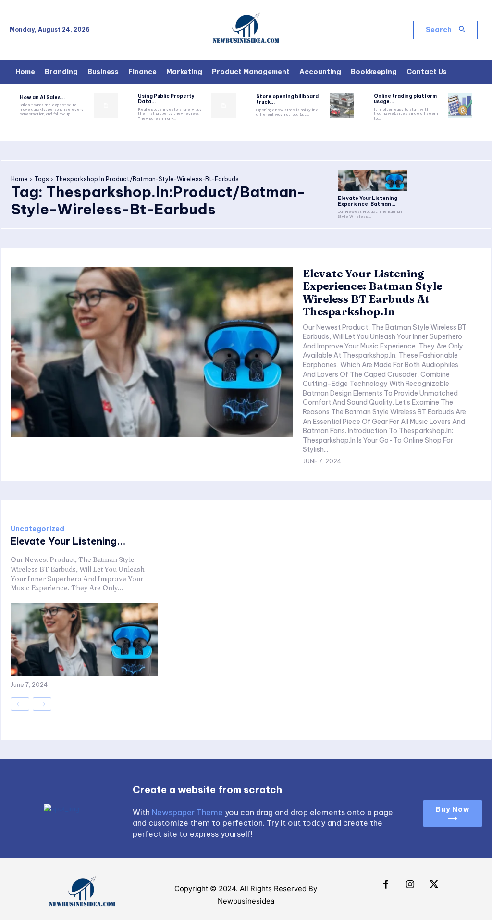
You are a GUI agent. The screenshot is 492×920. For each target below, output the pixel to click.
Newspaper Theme (187, 812)
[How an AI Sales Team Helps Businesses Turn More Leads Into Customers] (106, 105)
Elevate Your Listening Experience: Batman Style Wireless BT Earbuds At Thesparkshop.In (372, 292)
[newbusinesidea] (246, 30)
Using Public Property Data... (166, 99)
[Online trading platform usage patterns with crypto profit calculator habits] (460, 105)
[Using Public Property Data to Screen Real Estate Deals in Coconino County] (223, 105)
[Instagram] (409, 885)
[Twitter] (433, 885)
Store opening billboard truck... (287, 99)
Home (19, 179)
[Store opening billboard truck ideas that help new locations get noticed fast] (342, 105)
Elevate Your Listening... (68, 541)
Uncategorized (37, 528)
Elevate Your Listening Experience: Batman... (367, 201)
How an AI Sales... (42, 97)
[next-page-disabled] (42, 704)
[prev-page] (20, 704)
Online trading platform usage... (405, 99)
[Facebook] (385, 885)
